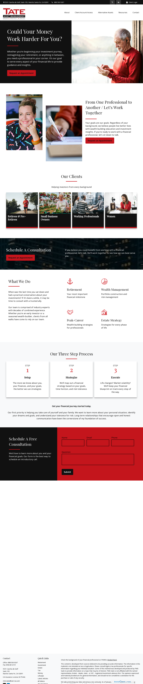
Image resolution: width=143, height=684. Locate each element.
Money (40, 673)
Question (66, 452)
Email (89, 437)
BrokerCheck (112, 660)
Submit (67, 472)
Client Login (133, 2)
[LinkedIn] (118, 2)
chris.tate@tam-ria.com (11, 681)
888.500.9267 (13, 662)
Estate (40, 668)
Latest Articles (43, 678)
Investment (42, 665)
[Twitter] (112, 2)
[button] (66, 12)
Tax (39, 670)
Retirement (42, 662)
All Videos (41, 681)
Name (64, 437)
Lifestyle (41, 676)
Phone (114, 437)
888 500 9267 (59, 2)
